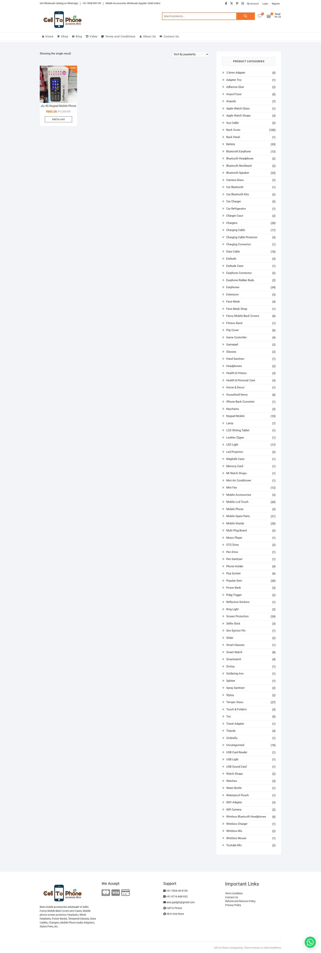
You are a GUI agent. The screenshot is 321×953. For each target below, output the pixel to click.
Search (245, 16)
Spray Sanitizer (235, 688)
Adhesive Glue (235, 87)
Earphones (232, 287)
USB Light (232, 759)
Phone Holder (234, 566)
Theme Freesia (252, 947)
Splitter (230, 680)
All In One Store (175, 913)
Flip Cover (232, 330)
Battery (230, 144)
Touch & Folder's (236, 709)
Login (265, 3)
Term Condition (234, 893)
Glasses (231, 351)
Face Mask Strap (236, 308)
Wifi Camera (233, 809)
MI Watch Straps (236, 473)
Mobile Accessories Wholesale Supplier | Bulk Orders (133, 3)
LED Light (232, 444)
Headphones (234, 366)
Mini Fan (231, 487)
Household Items (237, 394)
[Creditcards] (125, 893)
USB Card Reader (236, 752)
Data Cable (233, 251)
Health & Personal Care (240, 380)
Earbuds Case (234, 266)
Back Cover (233, 130)
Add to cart (58, 119)
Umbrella (231, 738)
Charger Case (234, 215)
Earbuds (231, 258)
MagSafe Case (235, 459)
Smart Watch (234, 652)
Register (276, 3)
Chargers (231, 223)
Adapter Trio (233, 80)
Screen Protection (237, 616)
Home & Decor (235, 387)
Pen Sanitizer (234, 559)
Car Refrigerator (236, 208)
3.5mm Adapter (235, 72)
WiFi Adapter (234, 802)
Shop (64, 36)
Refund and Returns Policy (240, 901)
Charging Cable (235, 230)
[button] (310, 942)
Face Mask (233, 301)
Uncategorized (235, 745)
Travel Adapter (235, 723)
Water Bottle (234, 788)
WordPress (275, 947)
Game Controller (236, 337)
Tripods (231, 730)
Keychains (232, 409)
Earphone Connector (239, 273)
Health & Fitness (236, 373)
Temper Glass (234, 702)
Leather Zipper (235, 437)
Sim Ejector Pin (235, 630)
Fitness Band (234, 323)
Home (50, 36)
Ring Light (232, 609)
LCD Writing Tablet (237, 430)
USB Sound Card (236, 766)
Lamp (229, 423)
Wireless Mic (234, 831)
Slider (229, 638)
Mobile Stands (235, 523)
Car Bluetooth (234, 187)
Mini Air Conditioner (238, 480)
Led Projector (234, 452)
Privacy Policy (233, 905)
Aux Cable (232, 122)
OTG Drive (232, 544)
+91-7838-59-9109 (177, 890)
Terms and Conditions (120, 36)
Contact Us (171, 36)
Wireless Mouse (236, 838)
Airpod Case (233, 94)
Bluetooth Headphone (239, 158)
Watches (231, 781)
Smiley (230, 666)
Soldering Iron (235, 673)
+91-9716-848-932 (177, 896)
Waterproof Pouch (237, 795)
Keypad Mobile (235, 416)
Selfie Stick (233, 623)
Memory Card (234, 466)
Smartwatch (233, 659)
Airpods (231, 101)
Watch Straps (234, 773)
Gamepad (232, 344)
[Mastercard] (106, 893)
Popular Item (234, 580)
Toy (228, 716)
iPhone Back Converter (240, 401)
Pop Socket (233, 573)
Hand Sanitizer (235, 358)
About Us (149, 36)
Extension (232, 294)
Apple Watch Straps (238, 115)
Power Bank (233, 587)
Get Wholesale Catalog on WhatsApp (59, 3)
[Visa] (115, 893)
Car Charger (233, 201)
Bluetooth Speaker (237, 172)
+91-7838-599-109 (91, 3)
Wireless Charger (236, 824)
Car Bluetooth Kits (237, 194)
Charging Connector (238, 244)
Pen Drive (232, 552)
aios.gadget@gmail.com (180, 902)
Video (94, 36)
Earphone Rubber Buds (240, 280)
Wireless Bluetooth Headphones (246, 816)
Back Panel (233, 137)
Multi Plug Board (236, 530)
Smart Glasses (235, 645)
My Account (253, 3)
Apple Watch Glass (238, 108)
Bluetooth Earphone (238, 151)
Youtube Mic (234, 845)
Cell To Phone (174, 908)
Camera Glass (235, 180)
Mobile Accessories (238, 494)
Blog (79, 36)
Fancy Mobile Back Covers (242, 316)
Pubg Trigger (234, 595)
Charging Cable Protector (241, 237)
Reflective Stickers (237, 602)
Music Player (234, 537)
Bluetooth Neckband (239, 165)
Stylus (230, 695)
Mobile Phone (234, 509)
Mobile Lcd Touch (237, 502)
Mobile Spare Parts (238, 516)
